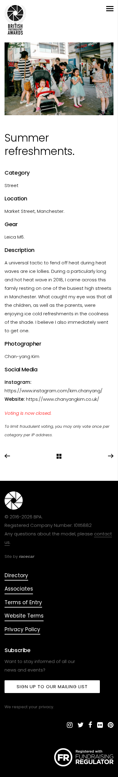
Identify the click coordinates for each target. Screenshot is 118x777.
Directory (16, 575)
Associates (19, 588)
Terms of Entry (23, 602)
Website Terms (24, 615)
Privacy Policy (22, 629)
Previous (8, 456)
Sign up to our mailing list (52, 686)
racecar (26, 556)
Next (110, 456)
